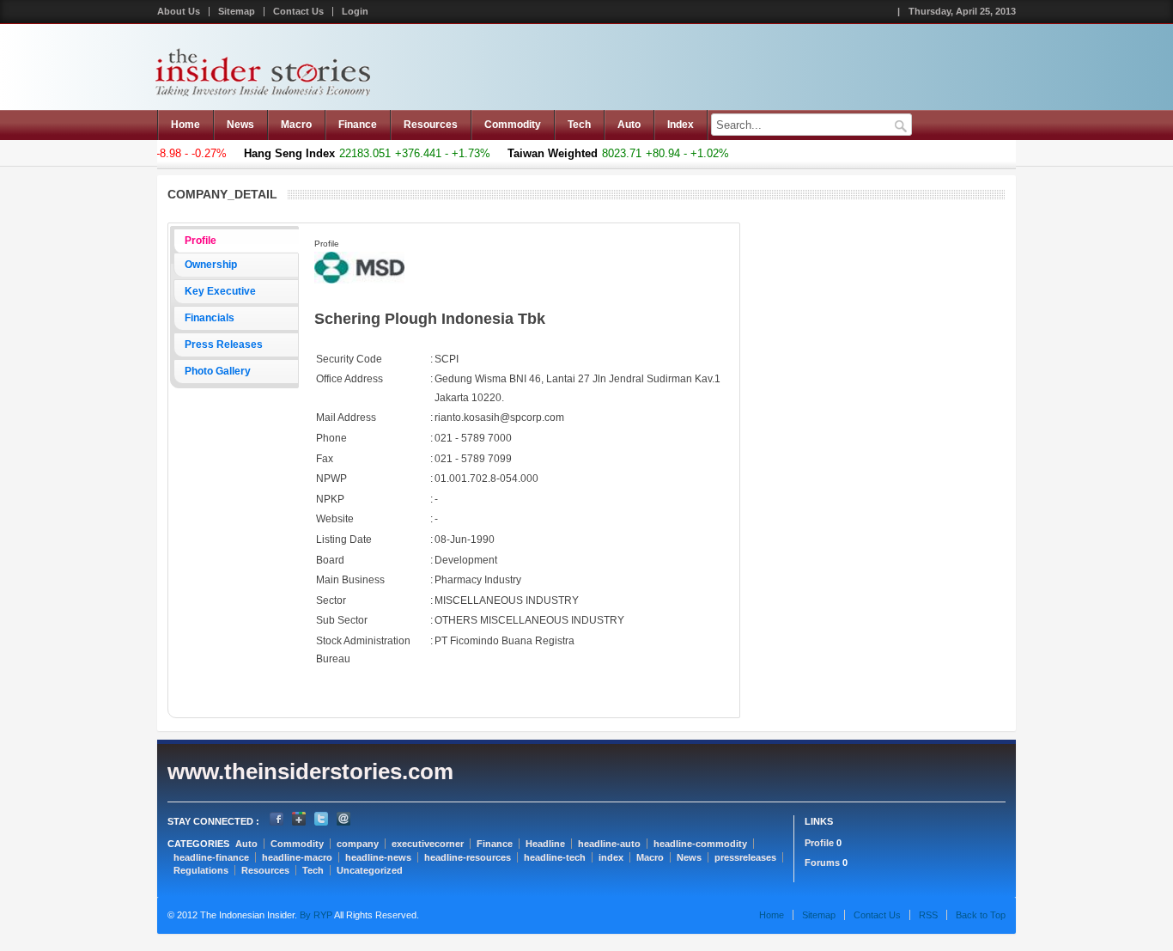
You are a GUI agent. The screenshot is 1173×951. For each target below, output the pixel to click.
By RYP (314, 915)
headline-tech (555, 857)
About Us (178, 11)
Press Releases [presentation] (224, 344)
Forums (822, 862)
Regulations (200, 870)
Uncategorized (370, 870)
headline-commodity (700, 843)
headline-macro (297, 857)
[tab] (236, 241)
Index (680, 125)
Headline (545, 843)
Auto (629, 125)
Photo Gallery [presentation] (218, 371)
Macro (296, 125)
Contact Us (298, 11)
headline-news (378, 857)
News (240, 125)
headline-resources (467, 857)
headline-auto (609, 843)
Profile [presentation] (200, 241)
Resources (431, 125)
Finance (357, 125)
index (611, 857)
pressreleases (745, 857)
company (358, 843)
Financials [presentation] (209, 318)
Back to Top (981, 915)
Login (355, 11)
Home (185, 125)
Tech (579, 125)
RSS (928, 915)
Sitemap (236, 11)
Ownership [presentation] (211, 265)
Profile (819, 843)
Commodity (512, 125)
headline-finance (211, 857)
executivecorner (428, 843)
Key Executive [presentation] (220, 291)
